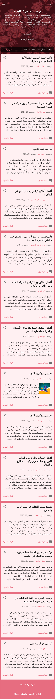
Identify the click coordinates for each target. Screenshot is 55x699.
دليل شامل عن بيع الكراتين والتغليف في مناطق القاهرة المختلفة (31, 238)
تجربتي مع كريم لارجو (40, 373)
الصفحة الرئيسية (27, 39)
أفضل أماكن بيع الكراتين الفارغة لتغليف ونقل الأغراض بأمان (31, 283)
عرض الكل (7, 49)
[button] (4, 58)
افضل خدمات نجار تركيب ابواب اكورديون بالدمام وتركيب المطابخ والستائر (34, 461)
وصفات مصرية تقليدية (27, 11)
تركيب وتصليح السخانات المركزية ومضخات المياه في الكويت (34, 553)
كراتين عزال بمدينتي (41, 643)
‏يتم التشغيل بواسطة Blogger (26, 694)
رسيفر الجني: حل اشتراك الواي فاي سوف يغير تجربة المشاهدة (33, 599)
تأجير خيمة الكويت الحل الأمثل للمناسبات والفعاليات (36, 59)
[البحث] (51, 5)
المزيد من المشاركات (27, 685)
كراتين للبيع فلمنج (42, 148)
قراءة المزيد (8, 92)
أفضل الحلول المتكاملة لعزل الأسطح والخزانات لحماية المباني (32, 329)
